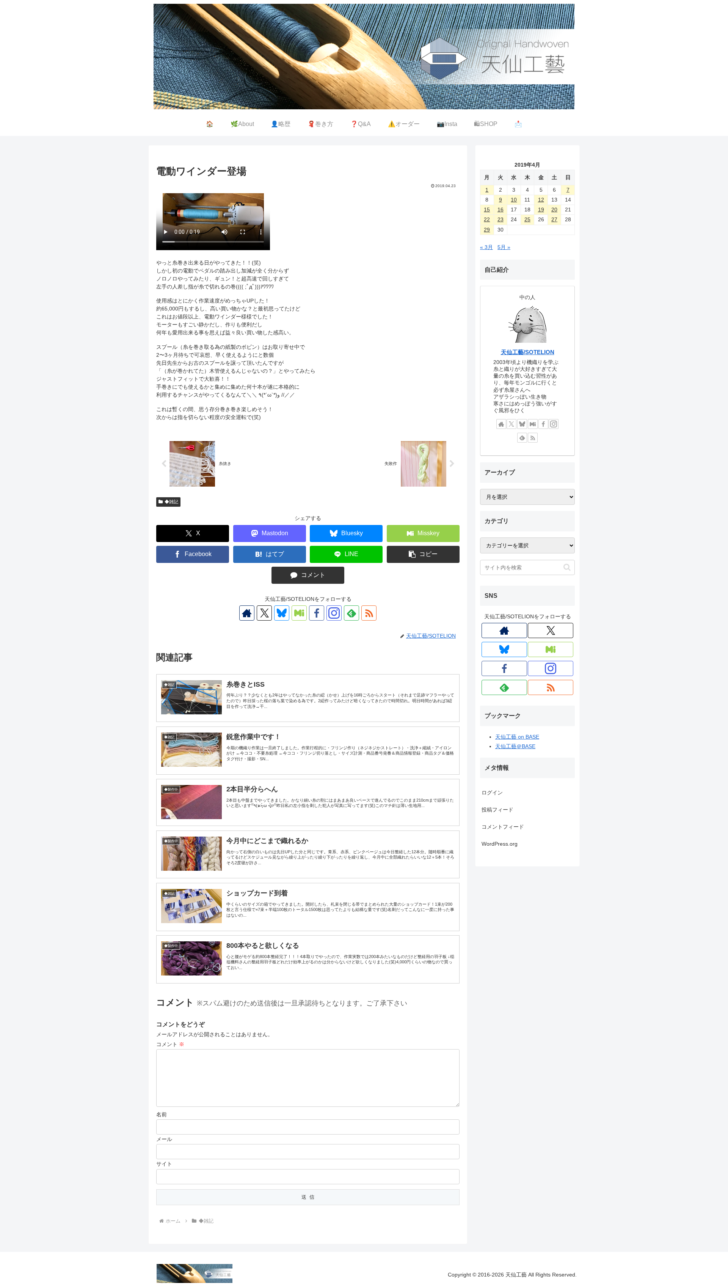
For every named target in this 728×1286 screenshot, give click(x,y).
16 (500, 209)
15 (487, 209)
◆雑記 (171, 501)
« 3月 (486, 247)
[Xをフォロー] (264, 613)
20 (554, 209)
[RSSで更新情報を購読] (369, 613)
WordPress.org (500, 844)
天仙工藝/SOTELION (527, 352)
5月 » (503, 247)
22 (487, 219)
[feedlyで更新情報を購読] (351, 613)
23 (500, 219)
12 (541, 200)
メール (164, 1139)
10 (514, 200)
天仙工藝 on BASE (517, 737)
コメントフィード (503, 827)
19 (541, 209)
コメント (170, 1044)
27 (554, 219)
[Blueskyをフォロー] (281, 613)
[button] (423, 554)
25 (527, 219)
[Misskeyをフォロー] (299, 613)
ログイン (492, 793)
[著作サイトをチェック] (246, 613)
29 (487, 230)
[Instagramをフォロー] (334, 613)
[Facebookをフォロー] (316, 613)
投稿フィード (497, 810)
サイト (164, 1164)
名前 (161, 1114)
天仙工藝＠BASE (515, 746)
